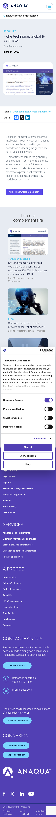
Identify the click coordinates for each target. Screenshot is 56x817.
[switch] (49, 409)
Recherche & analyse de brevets (18, 488)
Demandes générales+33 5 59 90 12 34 (24, 679)
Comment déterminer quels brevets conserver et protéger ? (26, 325)
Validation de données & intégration (19, 551)
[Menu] (49, 6)
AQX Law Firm (9, 476)
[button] (24, 192)
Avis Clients (8, 613)
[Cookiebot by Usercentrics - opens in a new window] (40, 351)
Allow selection (28, 456)
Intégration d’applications (15, 494)
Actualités (7, 595)
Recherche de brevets (13, 557)
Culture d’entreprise (12, 583)
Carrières (7, 625)
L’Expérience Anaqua (12, 601)
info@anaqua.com (22, 689)
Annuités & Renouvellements (16, 533)
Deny (28, 464)
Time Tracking (9, 506)
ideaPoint (7, 500)
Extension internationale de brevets (19, 539)
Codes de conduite (12, 589)
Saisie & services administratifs (18, 544)
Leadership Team (11, 607)
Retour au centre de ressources (22, 15)
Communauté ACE (16, 745)
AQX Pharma (9, 512)
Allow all (28, 447)
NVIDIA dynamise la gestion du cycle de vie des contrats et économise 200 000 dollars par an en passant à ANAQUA (27, 268)
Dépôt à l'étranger (16, 755)
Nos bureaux (9, 619)
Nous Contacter (17, 665)
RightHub (7, 482)
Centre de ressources (17, 720)
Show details (40, 438)
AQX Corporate (10, 470)
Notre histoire (9, 577)
